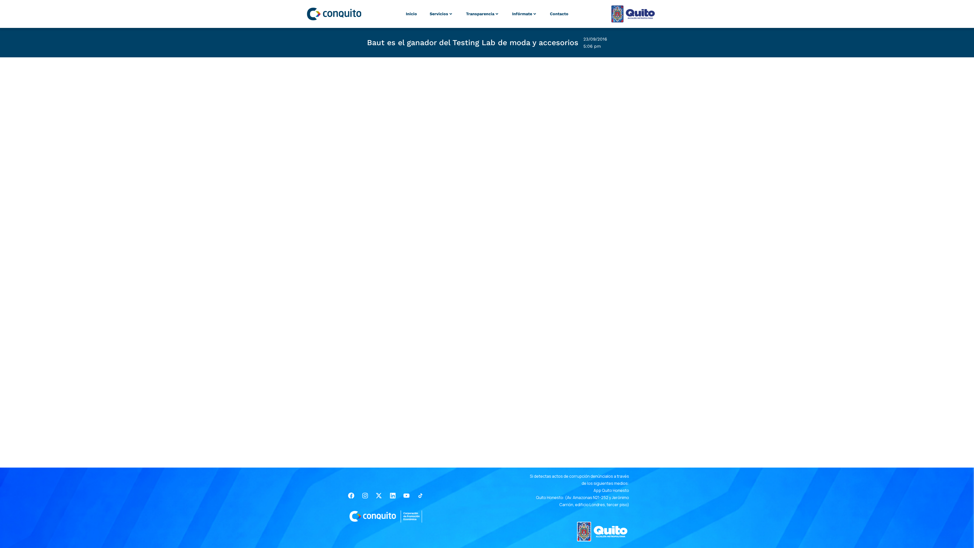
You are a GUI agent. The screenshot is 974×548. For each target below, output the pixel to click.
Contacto (559, 13)
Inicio (411, 13)
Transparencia (480, 13)
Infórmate (522, 13)
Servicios (439, 13)
